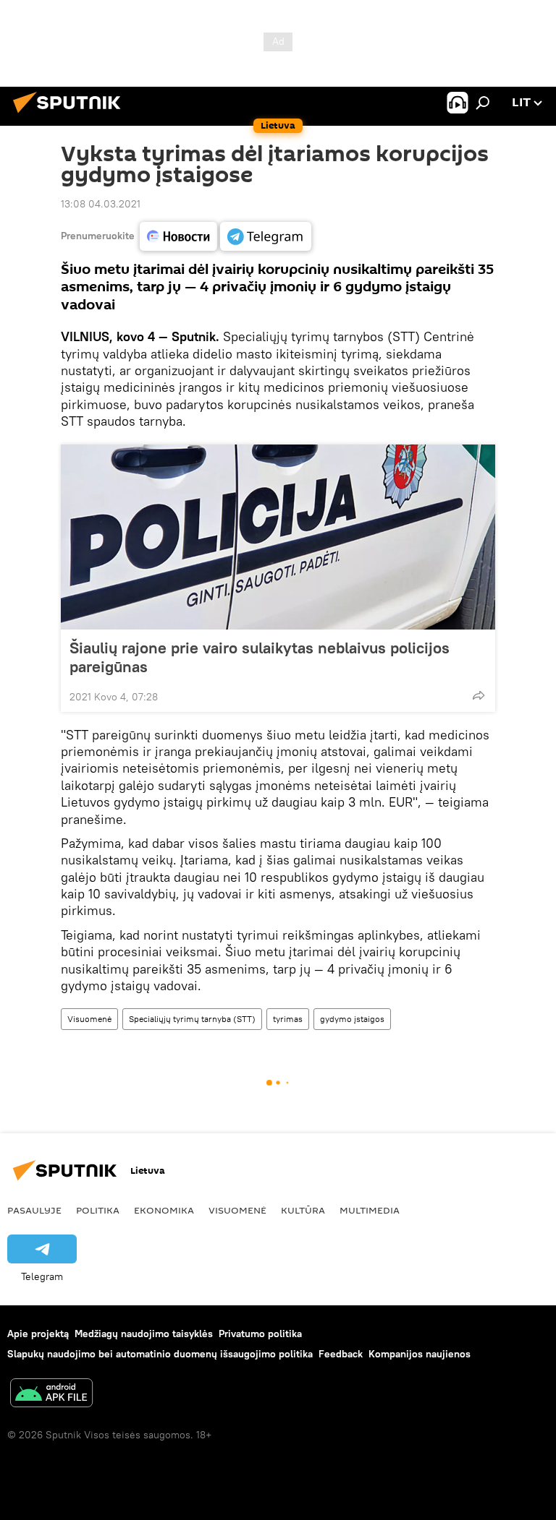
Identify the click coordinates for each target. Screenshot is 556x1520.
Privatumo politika (260, 1333)
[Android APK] (51, 1394)
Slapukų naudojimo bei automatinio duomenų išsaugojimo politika (160, 1353)
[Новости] (178, 236)
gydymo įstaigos (352, 1018)
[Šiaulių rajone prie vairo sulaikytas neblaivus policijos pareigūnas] (278, 537)
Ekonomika (164, 1209)
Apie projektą (38, 1333)
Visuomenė (89, 1018)
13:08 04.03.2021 (100, 203)
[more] (478, 695)
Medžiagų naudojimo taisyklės (144, 1333)
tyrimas (288, 1018)
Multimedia (370, 1209)
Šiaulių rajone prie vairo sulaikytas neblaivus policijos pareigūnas (260, 657)
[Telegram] (265, 236)
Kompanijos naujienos (419, 1353)
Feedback (341, 1353)
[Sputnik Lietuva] (71, 114)
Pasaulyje (34, 1209)
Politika (97, 1209)
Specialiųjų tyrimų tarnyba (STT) (192, 1018)
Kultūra (303, 1209)
